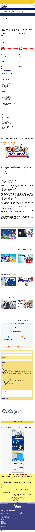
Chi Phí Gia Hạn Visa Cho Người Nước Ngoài (13, 412)
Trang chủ (2, 11)
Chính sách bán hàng (3, 521)
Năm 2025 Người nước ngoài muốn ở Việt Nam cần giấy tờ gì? (15, 409)
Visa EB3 (8, 11)
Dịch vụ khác (5, 11)
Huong (4, 410)
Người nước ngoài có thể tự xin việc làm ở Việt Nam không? (24, 427)
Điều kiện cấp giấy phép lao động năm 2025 (6, 427)
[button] (31, 1)
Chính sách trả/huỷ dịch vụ (3, 523)
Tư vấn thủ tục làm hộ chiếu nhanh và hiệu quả (12, 411)
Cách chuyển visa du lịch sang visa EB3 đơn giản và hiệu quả (8, 297)
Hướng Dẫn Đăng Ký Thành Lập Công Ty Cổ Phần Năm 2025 (25, 423)
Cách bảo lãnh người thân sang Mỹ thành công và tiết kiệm (24, 249)
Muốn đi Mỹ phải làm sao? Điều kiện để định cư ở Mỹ (24, 320)
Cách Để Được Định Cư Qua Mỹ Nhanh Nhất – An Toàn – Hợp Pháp (8, 274)
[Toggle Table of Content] (7, 26)
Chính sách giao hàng (3, 522)
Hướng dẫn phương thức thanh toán (5, 524)
